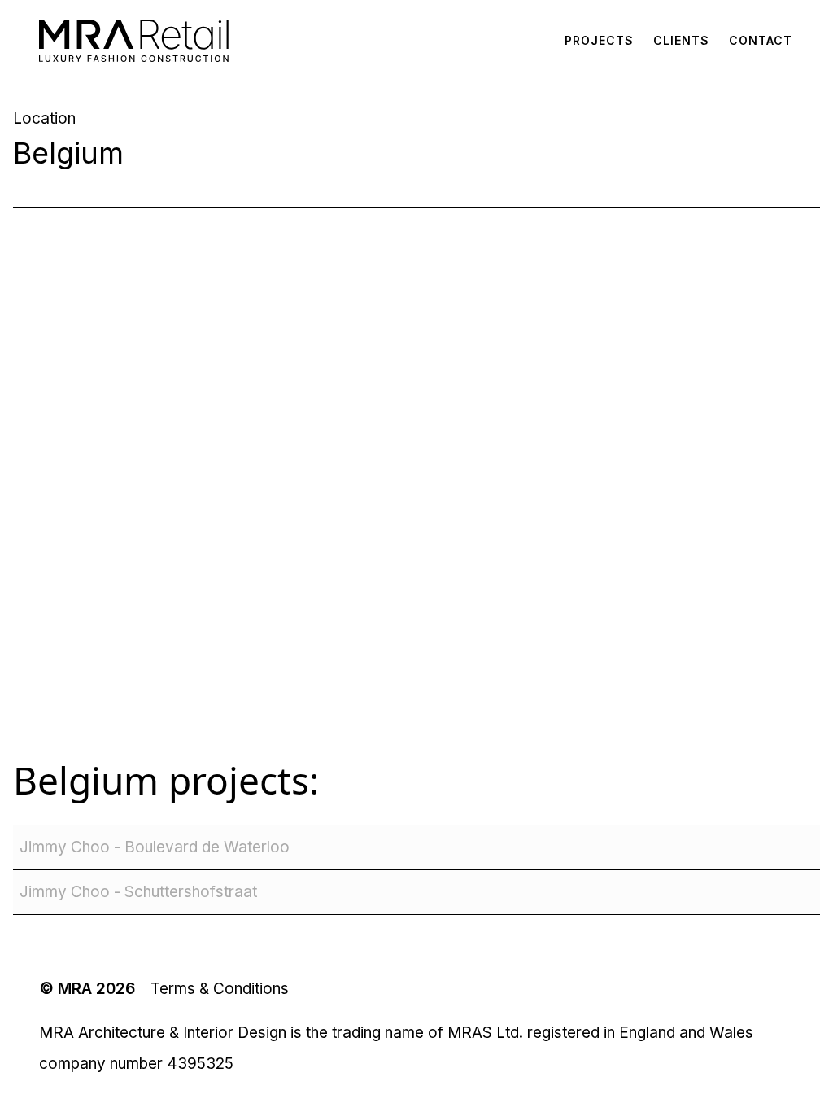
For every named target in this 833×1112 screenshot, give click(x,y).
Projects (599, 40)
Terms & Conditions (219, 988)
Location (44, 118)
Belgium (86, 780)
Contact (760, 40)
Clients (681, 40)
